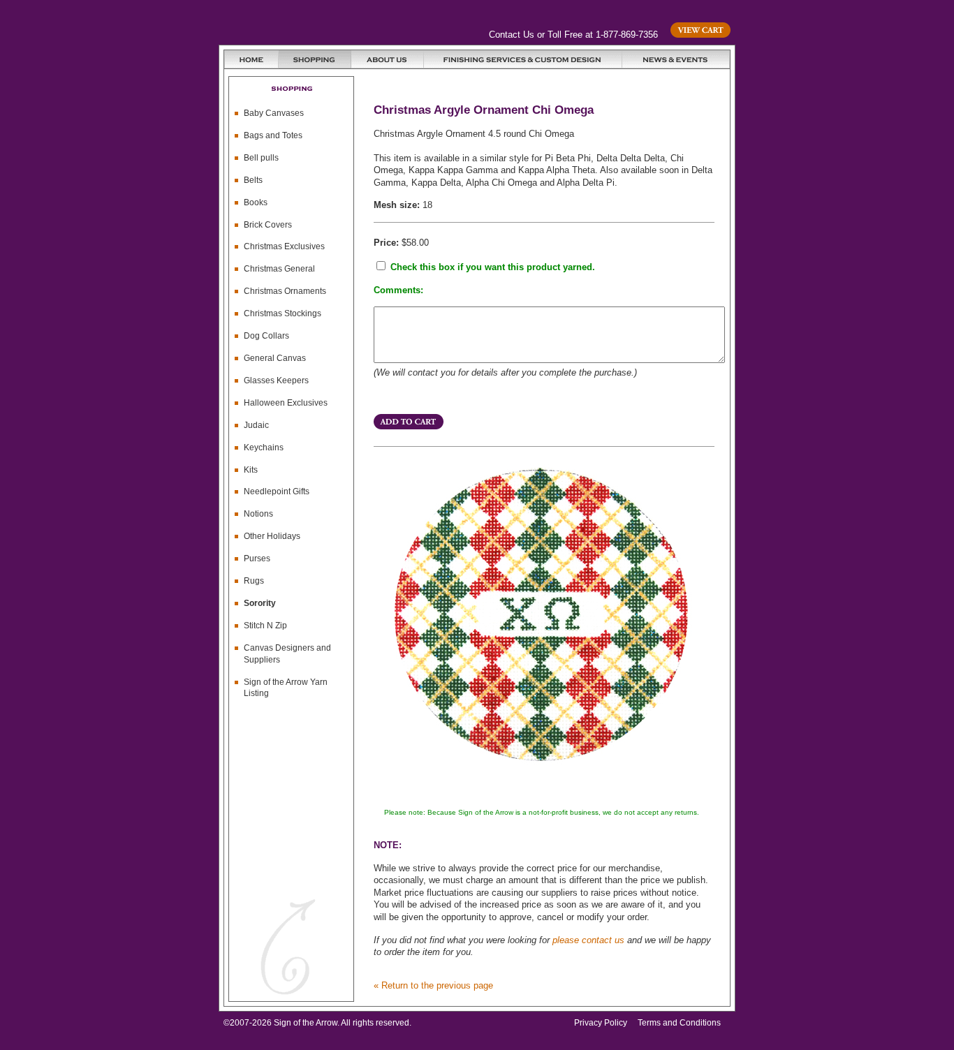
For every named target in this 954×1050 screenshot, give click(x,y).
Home (251, 59)
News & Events (676, 59)
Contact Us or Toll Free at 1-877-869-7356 (573, 34)
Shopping (315, 59)
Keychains (264, 447)
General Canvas (275, 358)
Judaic (256, 425)
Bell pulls (261, 158)
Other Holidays (272, 536)
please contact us (588, 940)
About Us (387, 59)
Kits (251, 470)
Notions (258, 514)
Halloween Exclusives (286, 403)
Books (255, 202)
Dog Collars (266, 336)
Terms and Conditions (679, 1023)
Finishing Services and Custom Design (523, 59)
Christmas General (279, 269)
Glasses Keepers (276, 380)
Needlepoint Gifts (276, 491)
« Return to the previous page (433, 985)
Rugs (254, 581)
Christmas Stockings (282, 313)
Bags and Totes (273, 135)
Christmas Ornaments (285, 291)
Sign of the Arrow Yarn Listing (286, 688)
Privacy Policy (600, 1023)
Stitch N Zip (265, 625)
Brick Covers (268, 225)
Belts (253, 180)
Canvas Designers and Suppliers (287, 654)
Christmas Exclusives (284, 246)
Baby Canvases (274, 113)
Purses (257, 558)
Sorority (260, 603)
